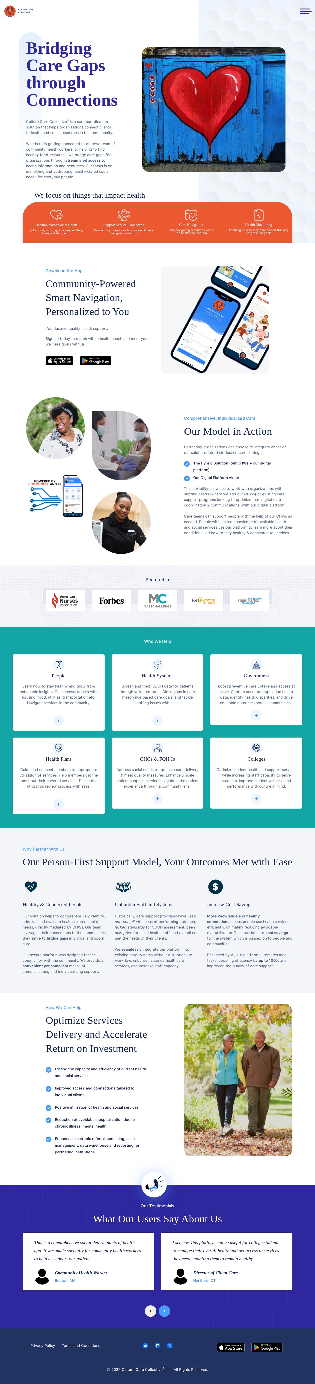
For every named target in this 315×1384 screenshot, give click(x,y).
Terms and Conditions (81, 1345)
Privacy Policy (42, 1345)
